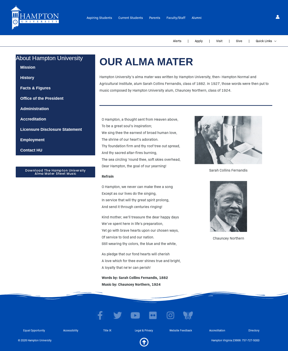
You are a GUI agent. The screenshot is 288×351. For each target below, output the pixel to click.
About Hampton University (49, 58)
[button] (274, 41)
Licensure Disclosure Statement (51, 129)
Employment (32, 140)
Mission (27, 67)
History (27, 77)
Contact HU (31, 150)
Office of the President (41, 98)
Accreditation (33, 119)
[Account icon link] (278, 17)
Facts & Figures (35, 88)
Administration (34, 108)
